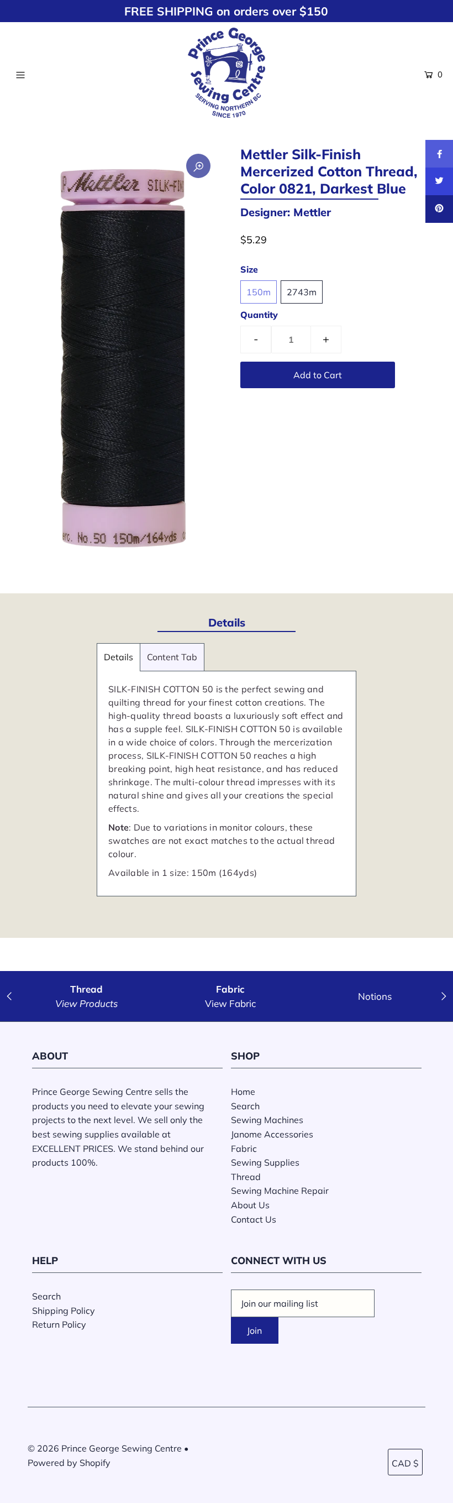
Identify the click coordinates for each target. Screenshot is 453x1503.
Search (245, 1105)
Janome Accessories (272, 1134)
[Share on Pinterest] (439, 209)
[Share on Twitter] (439, 181)
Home (243, 1091)
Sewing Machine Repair (280, 1190)
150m (258, 292)
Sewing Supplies (265, 1162)
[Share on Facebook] (439, 154)
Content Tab (172, 656)
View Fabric (230, 1003)
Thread (246, 1176)
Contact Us (253, 1219)
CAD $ (405, 1463)
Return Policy (59, 1324)
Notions (375, 996)
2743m (302, 292)
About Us (250, 1204)
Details (118, 656)
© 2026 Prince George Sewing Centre (105, 1448)
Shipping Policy (63, 1310)
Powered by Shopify (69, 1462)
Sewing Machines (267, 1119)
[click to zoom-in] (198, 166)
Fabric (244, 1148)
